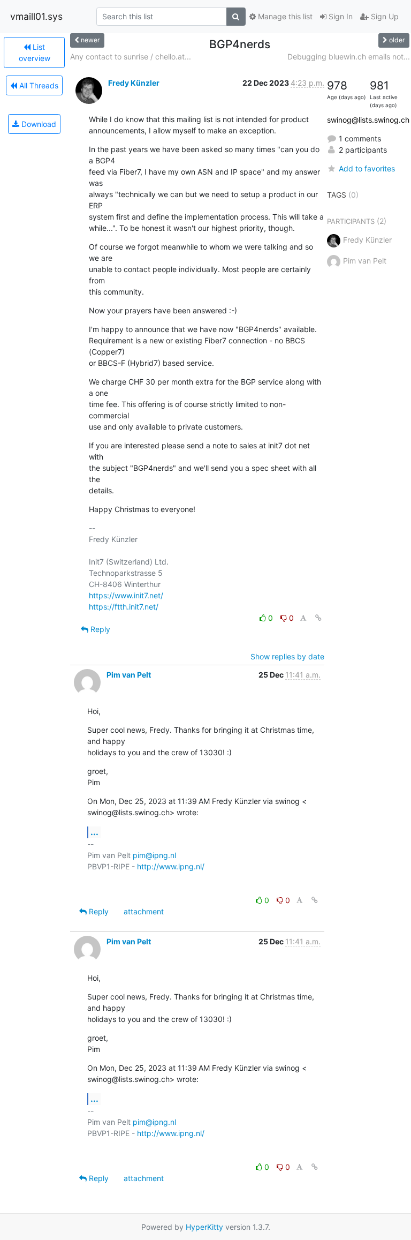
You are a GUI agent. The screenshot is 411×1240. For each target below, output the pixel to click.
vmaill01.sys (36, 16)
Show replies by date (287, 656)
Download (37, 124)
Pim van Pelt (128, 674)
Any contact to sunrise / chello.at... (130, 56)
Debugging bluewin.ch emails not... (348, 56)
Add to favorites (367, 168)
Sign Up (384, 16)
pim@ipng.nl (154, 855)
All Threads (37, 85)
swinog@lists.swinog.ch (368, 119)
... (94, 831)
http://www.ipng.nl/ (170, 866)
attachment (144, 911)
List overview (34, 52)
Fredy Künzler (133, 82)
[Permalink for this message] (318, 618)
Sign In (339, 16)
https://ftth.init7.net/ (123, 606)
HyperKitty (204, 1226)
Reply (99, 629)
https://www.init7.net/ (126, 595)
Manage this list (284, 16)
